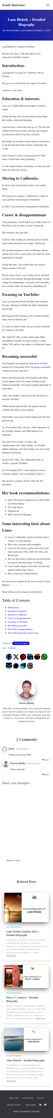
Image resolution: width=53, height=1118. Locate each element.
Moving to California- (17, 614)
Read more (11, 955)
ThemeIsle (35, 1111)
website (18, 480)
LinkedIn (40, 1105)
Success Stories (21, 643)
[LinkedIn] (30, 657)
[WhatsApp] (44, 657)
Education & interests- (18, 611)
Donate (40, 1098)
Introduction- (13, 607)
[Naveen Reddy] (26, 689)
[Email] (9, 666)
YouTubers (12, 648)
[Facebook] (9, 657)
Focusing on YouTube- (18, 621)
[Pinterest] (23, 657)
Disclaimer (30, 1105)
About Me (13, 1098)
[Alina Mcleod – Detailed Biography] (26, 1039)
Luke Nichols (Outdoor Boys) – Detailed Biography (23, 933)
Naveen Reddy (18, 763)
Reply (46, 760)
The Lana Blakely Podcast (31, 473)
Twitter (45, 1105)
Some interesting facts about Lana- (23, 632)
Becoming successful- (17, 625)
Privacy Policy (14, 1105)
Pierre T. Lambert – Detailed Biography (22, 999)
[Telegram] (23, 666)
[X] (16, 657)
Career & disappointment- (19, 618)
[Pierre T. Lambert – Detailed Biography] (26, 976)
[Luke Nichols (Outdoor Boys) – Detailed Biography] (26, 907)
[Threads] (30, 666)
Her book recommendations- (20, 629)
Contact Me (27, 1098)
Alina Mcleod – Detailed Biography (25, 1060)
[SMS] (16, 666)
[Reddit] (37, 657)
